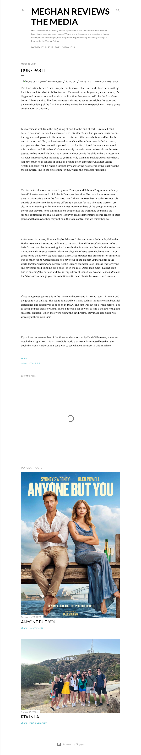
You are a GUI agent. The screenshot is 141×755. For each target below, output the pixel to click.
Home (35, 47)
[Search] (118, 9)
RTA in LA (30, 716)
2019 (72, 47)
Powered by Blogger (73, 744)
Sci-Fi (37, 363)
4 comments (36, 628)
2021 (57, 47)
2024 (31, 363)
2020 (65, 47)
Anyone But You (39, 621)
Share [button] (24, 358)
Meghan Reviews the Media (70, 16)
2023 (43, 47)
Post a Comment (38, 723)
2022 (50, 47)
